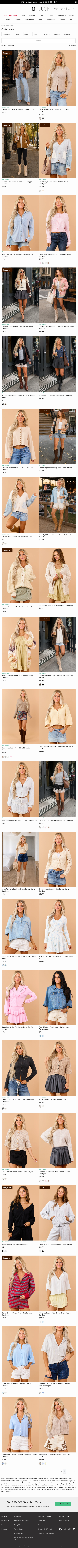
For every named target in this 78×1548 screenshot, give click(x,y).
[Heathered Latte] (48, 263)
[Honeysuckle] (45, 1463)
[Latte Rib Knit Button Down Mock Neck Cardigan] (57, 78)
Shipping (4, 1529)
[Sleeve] (60, 34)
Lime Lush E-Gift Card (45, 1529)
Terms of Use (18, 1529)
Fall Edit (32, 15)
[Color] (38, 34)
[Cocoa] (5, 404)
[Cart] (74, 9)
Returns (3, 1525)
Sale (70, 20)
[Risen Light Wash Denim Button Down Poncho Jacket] (20, 926)
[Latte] (40, 118)
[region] (39, 2)
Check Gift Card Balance (46, 1533)
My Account (5, 1520)
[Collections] (11, 34)
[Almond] (43, 1106)
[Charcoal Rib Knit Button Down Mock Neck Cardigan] (20, 1068)
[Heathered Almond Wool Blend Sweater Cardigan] (57, 1140)
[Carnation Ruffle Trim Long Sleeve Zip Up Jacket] (20, 997)
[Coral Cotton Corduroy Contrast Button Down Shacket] (57, 295)
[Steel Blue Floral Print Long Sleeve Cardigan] (57, 364)
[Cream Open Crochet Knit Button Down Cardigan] (57, 859)
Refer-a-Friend (64, 1520)
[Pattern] (49, 34)
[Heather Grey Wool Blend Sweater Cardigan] (57, 789)
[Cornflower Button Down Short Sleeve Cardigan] (20, 1354)
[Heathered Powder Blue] (43, 1463)
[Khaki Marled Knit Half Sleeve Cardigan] (57, 1068)
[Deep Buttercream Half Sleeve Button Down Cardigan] (57, 716)
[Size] (20, 34)
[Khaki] (40, 1106)
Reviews (40, 1525)
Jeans (8, 20)
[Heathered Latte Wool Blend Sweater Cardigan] (20, 716)
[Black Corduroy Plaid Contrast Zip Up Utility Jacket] (20, 364)
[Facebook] (61, 1529)
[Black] (3, 404)
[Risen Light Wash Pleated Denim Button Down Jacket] (57, 505)
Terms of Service (50, 1546)
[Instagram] (66, 1529)
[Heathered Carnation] (40, 263)
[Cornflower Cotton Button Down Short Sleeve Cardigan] (20, 1424)
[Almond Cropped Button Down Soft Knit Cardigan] (20, 436)
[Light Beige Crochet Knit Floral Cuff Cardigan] (57, 575)
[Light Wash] (3, 965)
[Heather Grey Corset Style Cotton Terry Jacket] (20, 789)
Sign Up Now (63, 1504)
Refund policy (58, 1546)
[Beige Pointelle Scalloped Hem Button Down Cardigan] (20, 859)
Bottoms (18, 20)
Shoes (40, 20)
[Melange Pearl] (40, 1322)
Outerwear (29, 20)
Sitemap (61, 1525)
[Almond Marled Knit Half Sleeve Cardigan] (20, 1140)
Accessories (51, 20)
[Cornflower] (43, 1322)
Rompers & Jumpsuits (66, 15)
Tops (41, 15)
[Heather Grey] (43, 263)
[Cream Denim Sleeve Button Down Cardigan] (20, 505)
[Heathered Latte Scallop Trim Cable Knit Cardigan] (57, 1424)
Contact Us (41, 1520)
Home (3, 25)
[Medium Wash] (5, 965)
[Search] (69, 9)
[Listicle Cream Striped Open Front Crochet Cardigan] (20, 644)
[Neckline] (71, 34)
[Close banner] (76, 2)
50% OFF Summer (10, 15)
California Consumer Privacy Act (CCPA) (23, 1539)
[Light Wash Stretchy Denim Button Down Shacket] (20, 223)
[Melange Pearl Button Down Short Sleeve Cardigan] (57, 1283)
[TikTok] (70, 1529)
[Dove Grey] (40, 190)
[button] (20, 104)
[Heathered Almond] (45, 263)
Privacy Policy (18, 1533)
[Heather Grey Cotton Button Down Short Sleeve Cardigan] (57, 1354)
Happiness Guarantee (21, 1520)
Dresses (51, 15)
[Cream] (43, 190)
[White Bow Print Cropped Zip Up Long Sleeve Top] (57, 926)
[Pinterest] (75, 1529)
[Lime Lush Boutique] (39, 9)
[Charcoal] (43, 118)
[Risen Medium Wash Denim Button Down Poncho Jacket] (57, 997)
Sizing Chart (18, 1525)
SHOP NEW (52, 2)
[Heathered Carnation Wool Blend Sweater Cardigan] (57, 223)
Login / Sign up (59, 9)
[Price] (29, 34)
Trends (62, 20)
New (23, 15)
